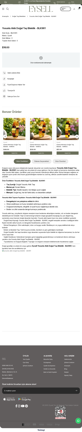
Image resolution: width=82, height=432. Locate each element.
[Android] (25, 399)
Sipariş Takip (68, 375)
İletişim (66, 372)
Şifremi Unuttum (28, 366)
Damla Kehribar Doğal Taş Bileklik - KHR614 (12, 145)
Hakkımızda (68, 359)
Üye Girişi (26, 362)
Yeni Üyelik (26, 359)
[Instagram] (19, 406)
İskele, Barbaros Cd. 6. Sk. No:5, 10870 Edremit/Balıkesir (9, 375)
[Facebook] (16, 406)
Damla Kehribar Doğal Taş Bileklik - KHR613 (38, 145)
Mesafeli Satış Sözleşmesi (48, 360)
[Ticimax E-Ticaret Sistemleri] (41, 430)
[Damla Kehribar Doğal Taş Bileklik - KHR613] (41, 129)
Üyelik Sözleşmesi (49, 366)
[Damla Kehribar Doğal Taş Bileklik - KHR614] (14, 129)
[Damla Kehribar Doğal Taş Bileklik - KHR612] (68, 129)
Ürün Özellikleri (22, 161)
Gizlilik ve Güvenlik (49, 369)
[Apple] (9, 399)
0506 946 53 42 (7, 365)
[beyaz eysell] (6, 359)
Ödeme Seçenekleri (41, 161)
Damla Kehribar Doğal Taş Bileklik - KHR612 (65, 145)
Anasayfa (67, 366)
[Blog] (21, 2)
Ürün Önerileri (60, 161)
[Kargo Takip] (9, 2)
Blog (65, 369)
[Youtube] (22, 406)
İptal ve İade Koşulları (50, 372)
